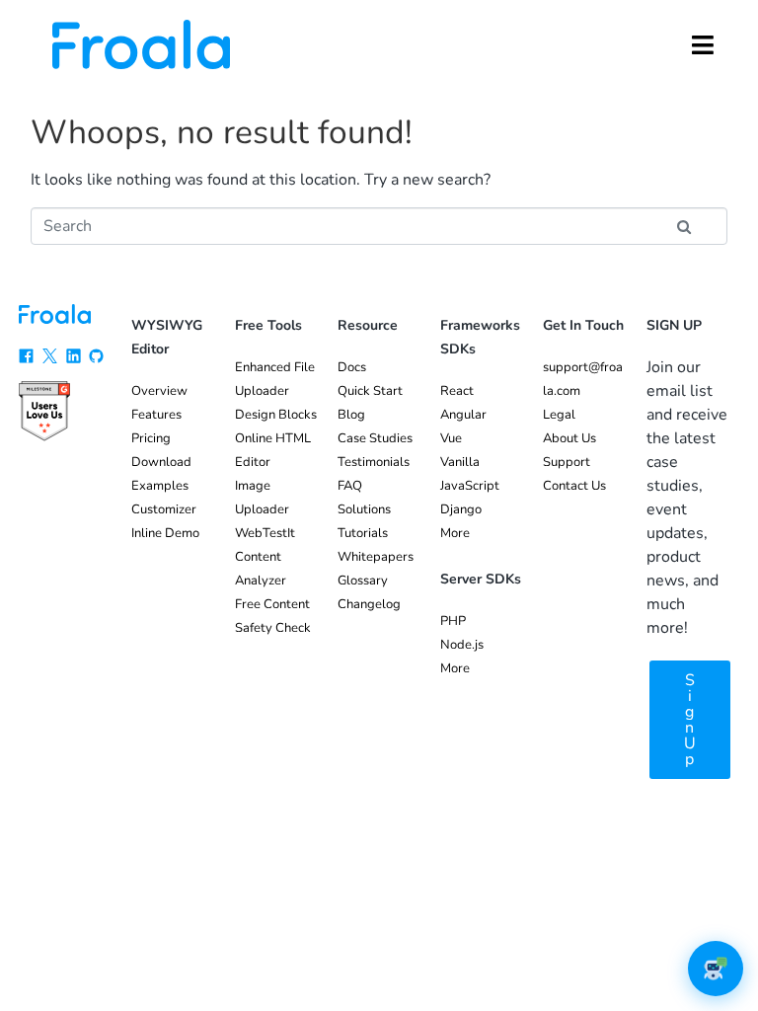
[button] (702, 44)
